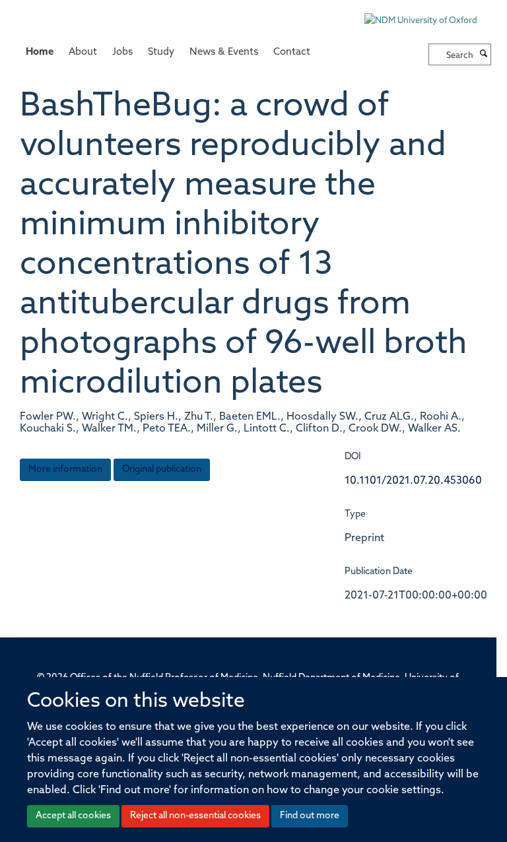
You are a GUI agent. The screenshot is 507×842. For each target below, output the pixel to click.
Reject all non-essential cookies (195, 816)
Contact (291, 52)
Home (39, 52)
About (83, 52)
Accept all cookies (73, 816)
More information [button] (65, 469)
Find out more (309, 816)
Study (161, 52)
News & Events (223, 52)
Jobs (122, 52)
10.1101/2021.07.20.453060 (413, 481)
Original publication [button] (161, 469)
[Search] (484, 55)
